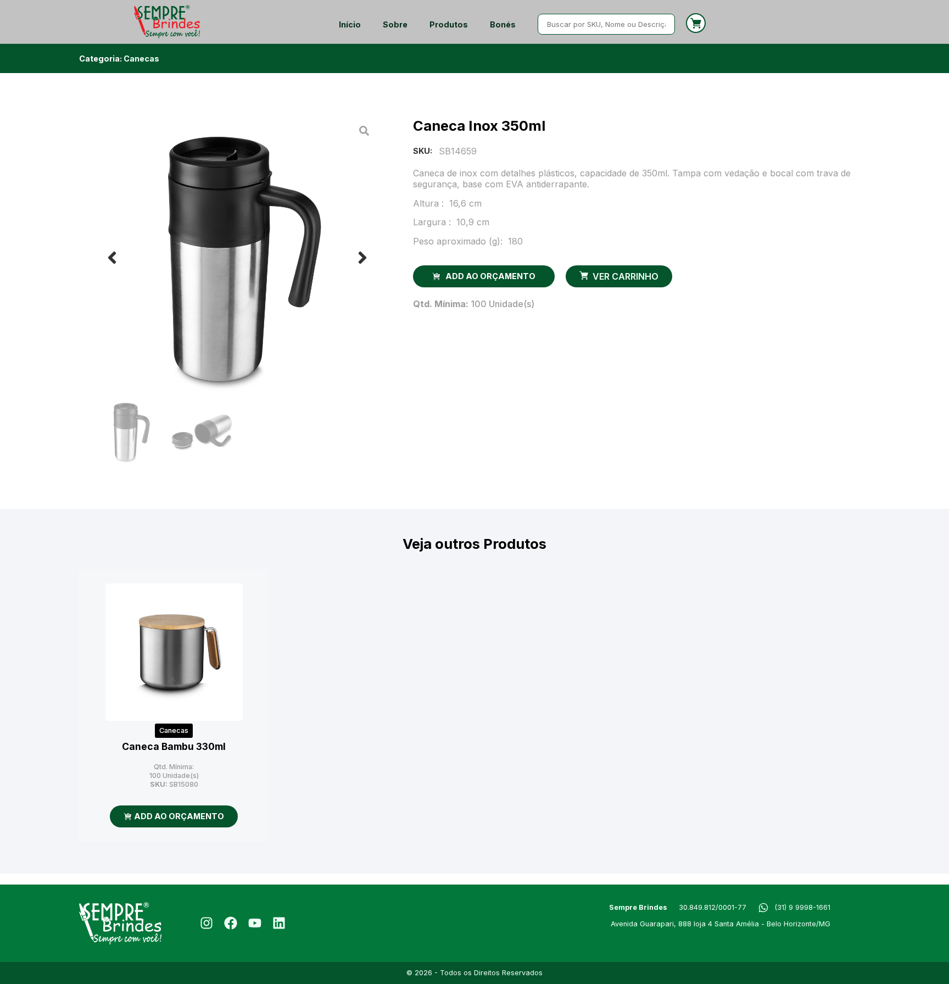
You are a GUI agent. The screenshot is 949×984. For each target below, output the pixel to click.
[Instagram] (206, 923)
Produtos (448, 24)
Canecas (141, 58)
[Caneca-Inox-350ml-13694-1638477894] (237, 257)
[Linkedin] (279, 923)
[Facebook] (230, 923)
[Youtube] (254, 923)
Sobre (395, 24)
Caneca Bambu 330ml (174, 746)
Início (350, 24)
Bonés (503, 24)
